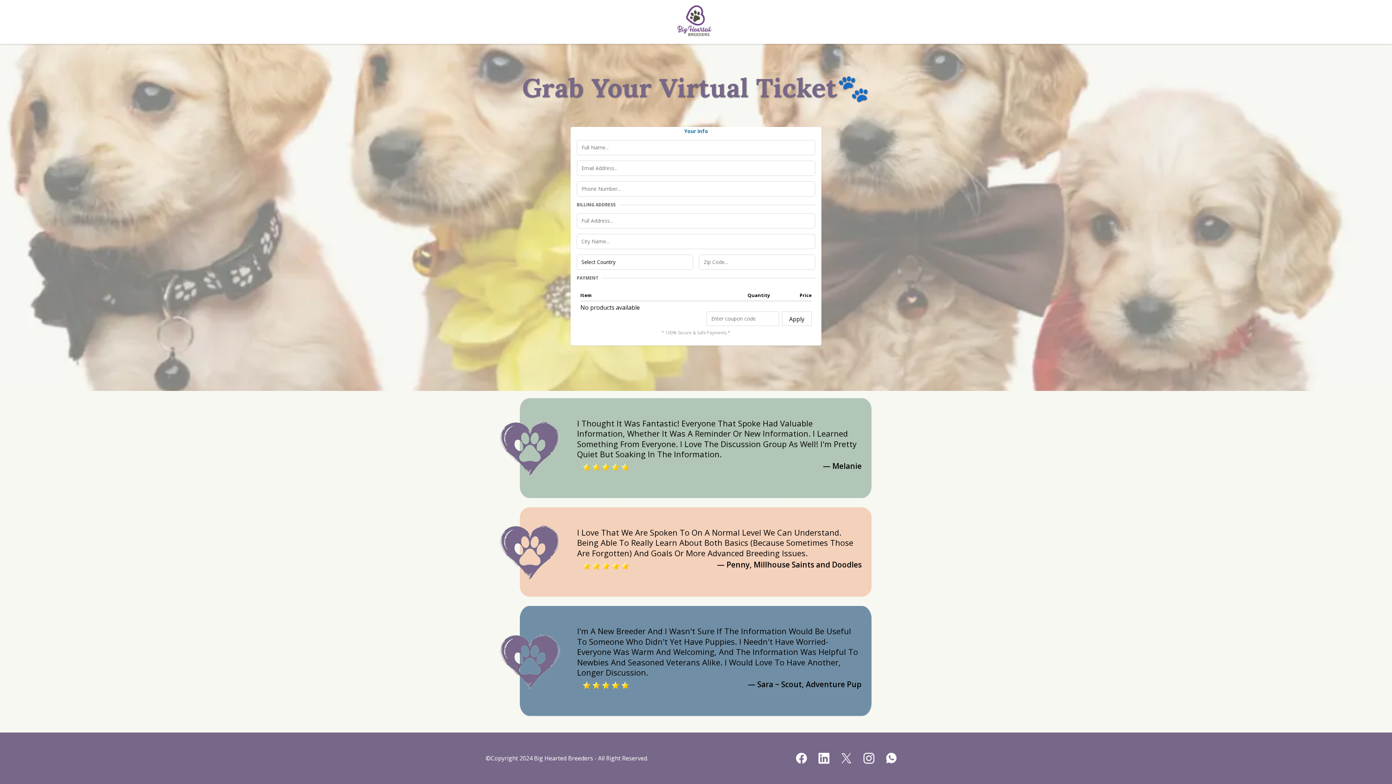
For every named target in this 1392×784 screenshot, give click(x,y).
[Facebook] (801, 758)
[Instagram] (869, 758)
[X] (846, 758)
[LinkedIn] (824, 758)
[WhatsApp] (891, 758)
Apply (796, 319)
